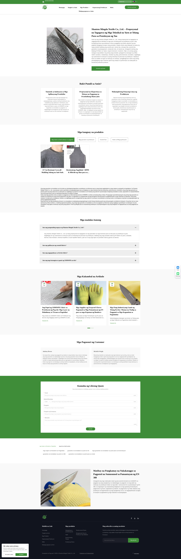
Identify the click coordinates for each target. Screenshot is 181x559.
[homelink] (44, 516)
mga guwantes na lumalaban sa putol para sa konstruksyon (109, 450)
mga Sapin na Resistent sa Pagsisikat (53, 450)
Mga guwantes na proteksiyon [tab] (86, 139)
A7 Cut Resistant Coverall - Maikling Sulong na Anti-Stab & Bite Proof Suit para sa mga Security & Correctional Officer (52, 171)
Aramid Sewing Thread (68, 538)
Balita (111, 7)
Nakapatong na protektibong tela (69, 531)
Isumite (90, 428)
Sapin (66, 534)
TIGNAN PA (45, 320)
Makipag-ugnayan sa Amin (86, 11)
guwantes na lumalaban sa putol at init (78, 450)
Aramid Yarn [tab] (103, 139)
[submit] (130, 1)
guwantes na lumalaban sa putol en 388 (54, 454)
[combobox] (47, 401)
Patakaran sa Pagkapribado (87, 553)
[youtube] (135, 518)
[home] (45, 7)
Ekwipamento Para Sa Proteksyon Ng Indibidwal (82, 534)
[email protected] (49, 0)
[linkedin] (138, 518)
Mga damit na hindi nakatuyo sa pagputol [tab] (62, 139)
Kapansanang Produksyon (100, 7)
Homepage (62, 7)
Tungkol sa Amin (72, 7)
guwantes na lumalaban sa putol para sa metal (82, 454)
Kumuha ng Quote (132, 7)
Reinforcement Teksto (81, 530)
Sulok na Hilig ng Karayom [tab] (119, 139)
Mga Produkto (84, 7)
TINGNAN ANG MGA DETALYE (52, 156)
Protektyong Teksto (69, 542)
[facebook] (132, 518)
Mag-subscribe (133, 540)
